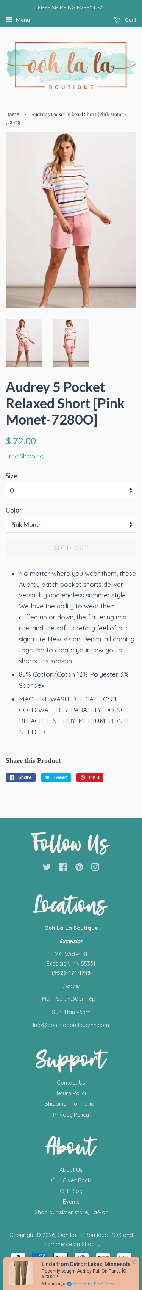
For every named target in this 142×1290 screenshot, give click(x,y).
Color (14, 510)
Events (71, 1201)
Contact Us (71, 1082)
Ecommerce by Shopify (71, 1244)
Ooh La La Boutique (83, 1235)
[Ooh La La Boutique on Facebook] (63, 868)
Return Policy (71, 1093)
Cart (129, 19)
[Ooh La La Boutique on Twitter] (47, 868)
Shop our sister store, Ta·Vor (71, 1212)
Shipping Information (71, 1103)
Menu (22, 19)
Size (11, 476)
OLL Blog (71, 1191)
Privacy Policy (71, 1114)
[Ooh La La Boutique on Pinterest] (79, 868)
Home (12, 114)
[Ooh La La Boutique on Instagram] (95, 868)
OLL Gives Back (71, 1180)
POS (116, 1235)
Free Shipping (25, 456)
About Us (71, 1169)
